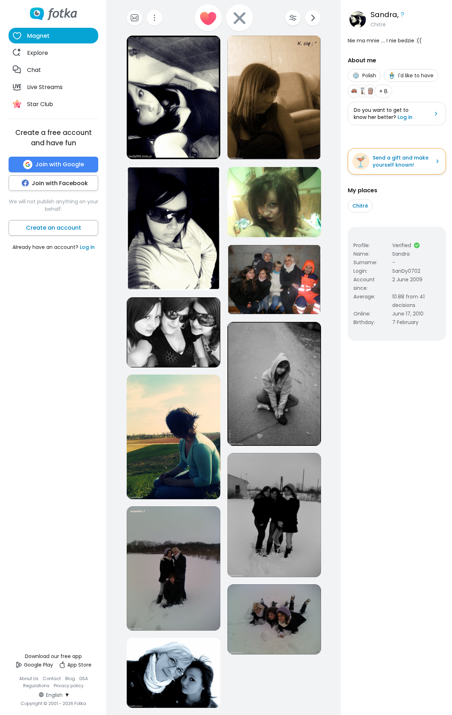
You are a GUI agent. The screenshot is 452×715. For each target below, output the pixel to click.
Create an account (53, 228)
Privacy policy (69, 686)
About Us (28, 678)
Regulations (36, 686)
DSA (83, 678)
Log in (87, 247)
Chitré (360, 205)
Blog (70, 678)
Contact (52, 678)
